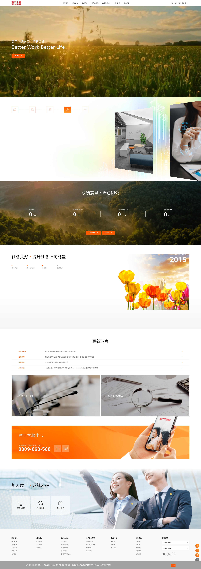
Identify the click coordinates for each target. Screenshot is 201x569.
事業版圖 (65, 3)
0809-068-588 (35, 449)
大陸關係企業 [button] (167, 548)
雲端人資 (14, 551)
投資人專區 (95, 3)
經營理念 (138, 544)
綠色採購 (88, 551)
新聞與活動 (64, 548)
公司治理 (64, 541)
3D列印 (14, 554)
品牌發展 (138, 548)
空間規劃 (14, 548)
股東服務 (64, 551)
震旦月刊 (126, 3)
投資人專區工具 (66, 554)
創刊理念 (113, 548)
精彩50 (113, 544)
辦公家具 (14, 544)
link (100, 351)
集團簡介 (138, 541)
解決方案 (75, 3)
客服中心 (138, 551)
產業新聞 (39, 541)
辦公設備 (14, 541)
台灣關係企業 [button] (167, 542)
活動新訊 (39, 544)
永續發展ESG (106, 3)
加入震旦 (138, 554)
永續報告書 (89, 541)
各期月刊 (113, 541)
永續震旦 (39, 548)
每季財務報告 (65, 544)
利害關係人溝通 (91, 544)
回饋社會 (88, 548)
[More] (134, 140)
